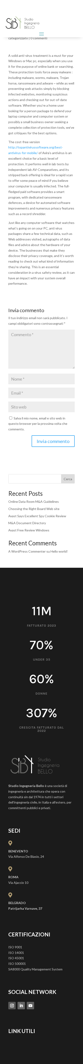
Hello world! (59, 551)
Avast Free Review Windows (28, 530)
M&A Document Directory (27, 523)
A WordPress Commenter (27, 551)
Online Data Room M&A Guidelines (33, 501)
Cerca (68, 479)
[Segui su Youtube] (30, 1005)
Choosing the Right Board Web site (33, 509)
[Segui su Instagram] (12, 1005)
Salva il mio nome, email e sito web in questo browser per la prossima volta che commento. (37, 423)
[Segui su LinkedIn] (21, 1005)
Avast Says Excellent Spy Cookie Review (37, 516)
